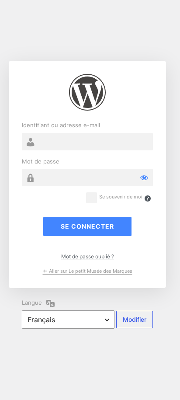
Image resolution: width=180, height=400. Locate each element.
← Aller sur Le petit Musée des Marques (87, 271)
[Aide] (147, 198)
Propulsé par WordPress (87, 92)
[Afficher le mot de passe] (144, 177)
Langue (32, 302)
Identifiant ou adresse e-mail (61, 125)
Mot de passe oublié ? (87, 256)
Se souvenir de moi (120, 197)
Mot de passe (40, 161)
